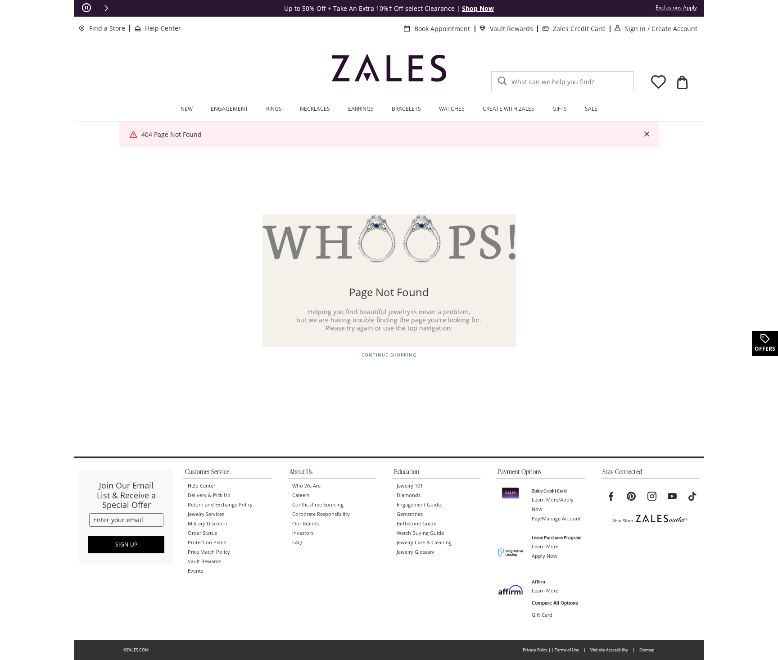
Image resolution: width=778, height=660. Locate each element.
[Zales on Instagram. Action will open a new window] (652, 496)
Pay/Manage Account (556, 518)
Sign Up (126, 544)
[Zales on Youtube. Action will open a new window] (672, 496)
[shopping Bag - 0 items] (682, 82)
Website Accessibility (609, 650)
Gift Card (542, 615)
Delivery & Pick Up (209, 495)
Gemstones (410, 514)
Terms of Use (567, 650)
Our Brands (305, 523)
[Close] (646, 134)
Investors (302, 533)
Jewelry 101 (410, 486)
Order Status (202, 533)
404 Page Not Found (171, 134)
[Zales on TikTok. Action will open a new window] (692, 496)
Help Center (163, 28)
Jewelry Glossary (415, 552)
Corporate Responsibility (321, 514)
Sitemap (647, 650)
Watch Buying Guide (420, 533)
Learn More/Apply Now (553, 504)
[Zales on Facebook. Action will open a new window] (611, 496)
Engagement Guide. (419, 505)
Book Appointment (442, 28)
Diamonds (409, 495)
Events (195, 571)
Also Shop (622, 520)
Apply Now (544, 556)
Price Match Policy (209, 552)
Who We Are (306, 486)
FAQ (297, 542)
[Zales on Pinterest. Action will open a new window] (631, 496)
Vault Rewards (511, 28)
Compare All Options (555, 603)
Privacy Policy (535, 650)
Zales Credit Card (579, 28)
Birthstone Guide (416, 523)
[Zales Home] (389, 72)
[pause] (86, 8)
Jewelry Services (206, 514)
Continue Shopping (389, 355)
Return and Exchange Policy (220, 505)
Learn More (545, 546)
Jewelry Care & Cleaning (424, 542)
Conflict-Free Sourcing (318, 505)
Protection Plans (207, 542)
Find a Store (107, 28)
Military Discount (207, 523)
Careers (300, 495)
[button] (106, 8)
